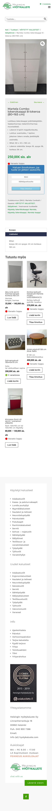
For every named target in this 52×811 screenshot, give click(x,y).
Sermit (15, 528)
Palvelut (16, 633)
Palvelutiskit (18, 518)
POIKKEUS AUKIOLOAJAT (24, 756)
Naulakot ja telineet (22, 512)
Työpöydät (17, 548)
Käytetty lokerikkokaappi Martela (22, 209)
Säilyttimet (10, 33)
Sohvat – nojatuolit (21, 532)
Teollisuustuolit (19, 599)
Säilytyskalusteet (20, 596)
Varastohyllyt (18, 555)
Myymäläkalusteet (21, 508)
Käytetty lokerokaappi (17, 212)
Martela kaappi (34, 212)
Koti (6, 30)
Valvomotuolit (19, 609)
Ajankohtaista (19, 630)
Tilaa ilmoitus (26, 189)
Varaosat (16, 612)
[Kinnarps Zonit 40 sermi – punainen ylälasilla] (15, 401)
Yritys (15, 647)
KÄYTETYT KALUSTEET (29, 30)
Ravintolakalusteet (21, 525)
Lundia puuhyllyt (20, 505)
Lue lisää (11, 317)
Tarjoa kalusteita (20, 640)
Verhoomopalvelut (21, 637)
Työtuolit (16, 551)
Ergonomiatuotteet (21, 576)
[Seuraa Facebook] (26, 796)
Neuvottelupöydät (21, 515)
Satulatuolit (18, 586)
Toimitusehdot (19, 650)
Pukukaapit (17, 522)
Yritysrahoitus (19, 656)
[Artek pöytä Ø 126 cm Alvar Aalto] (37, 337)
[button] (42, 43)
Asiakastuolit (18, 499)
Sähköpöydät (18, 535)
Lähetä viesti (36, 783)
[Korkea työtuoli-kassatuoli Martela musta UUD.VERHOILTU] (37, 274)
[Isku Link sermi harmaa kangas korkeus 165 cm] (15, 274)
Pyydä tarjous (18, 643)
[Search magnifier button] (45, 19)
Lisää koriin (34, 315)
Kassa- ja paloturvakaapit (24, 502)
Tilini (14, 653)
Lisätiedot (13, 234)
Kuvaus (12, 230)
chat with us (16, 776)
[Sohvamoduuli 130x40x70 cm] (15, 342)
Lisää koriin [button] (13, 381)
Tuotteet (14, 30)
